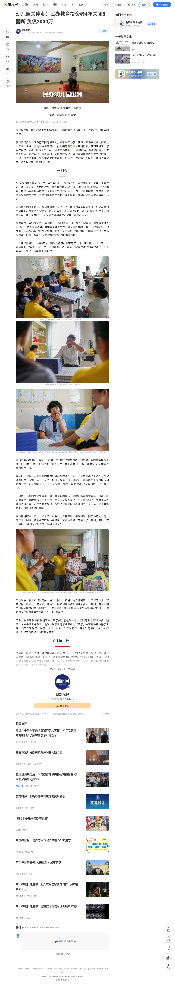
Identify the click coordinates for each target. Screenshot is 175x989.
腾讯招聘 (74, 969)
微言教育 (20, 808)
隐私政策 (49, 969)
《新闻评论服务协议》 (53, 927)
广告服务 (65, 969)
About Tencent (30, 969)
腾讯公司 (59, 980)
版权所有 (66, 980)
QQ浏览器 (91, 969)
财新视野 (29, 786)
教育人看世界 (21, 742)
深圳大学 (20, 852)
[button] (151, 24)
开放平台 (57, 969)
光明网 (19, 830)
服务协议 (40, 969)
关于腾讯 (19, 969)
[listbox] (62, 820)
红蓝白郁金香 (21, 874)
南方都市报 (20, 896)
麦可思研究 (20, 764)
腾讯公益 (82, 969)
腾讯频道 (100, 969)
